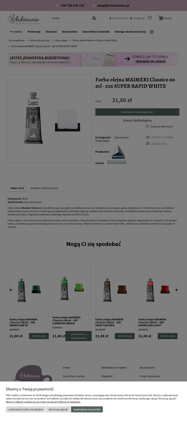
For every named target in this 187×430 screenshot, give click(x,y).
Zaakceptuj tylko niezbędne (25, 409)
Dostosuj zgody (58, 409)
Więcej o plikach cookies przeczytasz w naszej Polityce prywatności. (43, 401)
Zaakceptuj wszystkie (86, 409)
